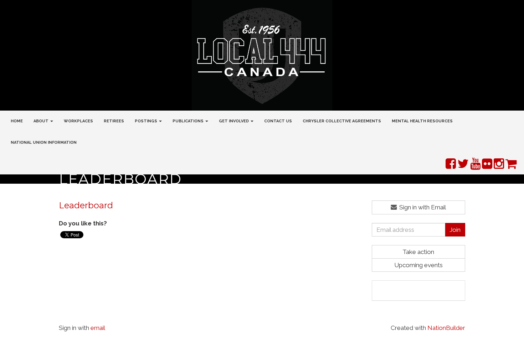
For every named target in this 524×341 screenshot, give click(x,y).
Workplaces (78, 121)
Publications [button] (189, 121)
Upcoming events (418, 265)
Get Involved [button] (234, 121)
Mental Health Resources (422, 121)
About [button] (42, 121)
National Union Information (44, 142)
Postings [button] (146, 121)
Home (17, 121)
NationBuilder (446, 327)
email (98, 327)
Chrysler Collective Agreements (342, 121)
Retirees (114, 121)
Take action (418, 251)
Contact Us (278, 121)
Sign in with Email (422, 207)
